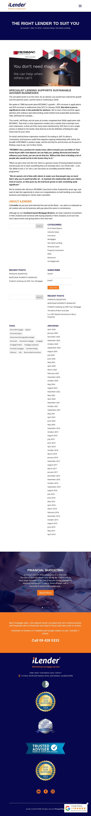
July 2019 (51, 439)
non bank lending (31, 349)
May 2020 (51, 424)
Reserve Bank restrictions (32, 352)
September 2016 (54, 487)
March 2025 (52, 370)
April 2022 (52, 399)
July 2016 (51, 494)
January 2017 (53, 472)
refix (20, 352)
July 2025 (51, 355)
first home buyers (16, 333)
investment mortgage (26, 341)
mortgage (39, 341)
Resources (52, 257)
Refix (49, 254)
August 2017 (52, 465)
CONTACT (58, 673)
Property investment (56, 250)
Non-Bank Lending (63, 28)
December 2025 (54, 337)
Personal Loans (53, 246)
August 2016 (52, 490)
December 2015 (54, 516)
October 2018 (53, 450)
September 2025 (54, 348)
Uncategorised (53, 261)
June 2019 (51, 443)
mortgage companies (31, 345)
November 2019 (54, 428)
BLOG (52, 673)
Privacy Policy (60, 809)
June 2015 (51, 527)
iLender (26, 28)
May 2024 (51, 384)
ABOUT (36, 673)
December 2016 (54, 476)
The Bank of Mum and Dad (58, 310)
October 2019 (53, 432)
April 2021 (52, 417)
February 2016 (53, 512)
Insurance (51, 235)
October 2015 (53, 520)
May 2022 (51, 395)
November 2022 (54, 392)
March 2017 (52, 468)
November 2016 (54, 479)
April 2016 (52, 505)
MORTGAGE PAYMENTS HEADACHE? (23, 277)
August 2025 (52, 351)
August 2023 (52, 388)
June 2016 (51, 498)
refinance (13, 352)
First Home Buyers (55, 228)
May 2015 (51, 531)
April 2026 (52, 329)
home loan (13, 341)
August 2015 (52, 523)
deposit (27, 330)
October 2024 (53, 380)
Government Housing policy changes (22, 337)
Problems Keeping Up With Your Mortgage (26, 281)
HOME (32, 673)
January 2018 (53, 457)
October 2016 (53, 483)
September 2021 (54, 410)
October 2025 (53, 344)
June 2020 (51, 421)
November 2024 (54, 377)
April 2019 (52, 446)
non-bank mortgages (17, 349)
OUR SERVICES (45, 673)
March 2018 (52, 454)
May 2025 (51, 362)
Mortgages (52, 239)
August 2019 (52, 435)
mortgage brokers (16, 345)
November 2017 (54, 461)
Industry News (49, 28)
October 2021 (53, 406)
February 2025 (53, 373)
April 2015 (52, 534)
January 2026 (53, 333)
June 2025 (51, 359)
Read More (45, 592)
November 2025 (54, 340)
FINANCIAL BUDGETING (18, 274)
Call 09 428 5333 (45, 640)
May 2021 (51, 414)
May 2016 (51, 501)
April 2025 (52, 366)
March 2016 (52, 509)
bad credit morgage (16, 330)
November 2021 (54, 402)
